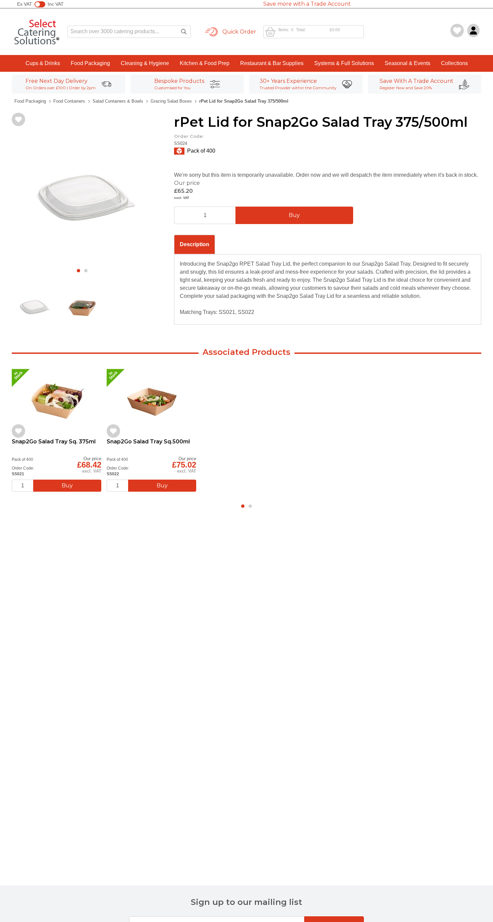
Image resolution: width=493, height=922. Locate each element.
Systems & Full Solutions (344, 63)
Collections (454, 63)
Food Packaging (90, 63)
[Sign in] (473, 30)
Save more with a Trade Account (307, 4)
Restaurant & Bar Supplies (272, 63)
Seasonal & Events (407, 63)
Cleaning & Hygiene (145, 63)
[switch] (40, 4)
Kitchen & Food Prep (204, 63)
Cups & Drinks (42, 63)
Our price (187, 183)
